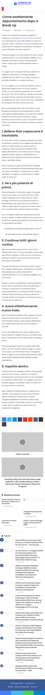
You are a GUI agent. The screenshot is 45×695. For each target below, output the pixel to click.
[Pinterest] (25, 419)
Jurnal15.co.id (30, 683)
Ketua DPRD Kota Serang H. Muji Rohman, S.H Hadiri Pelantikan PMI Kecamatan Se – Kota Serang (29, 542)
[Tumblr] (20, 419)
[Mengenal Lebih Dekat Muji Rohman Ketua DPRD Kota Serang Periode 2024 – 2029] (8, 669)
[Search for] (42, 4)
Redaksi (7, 30)
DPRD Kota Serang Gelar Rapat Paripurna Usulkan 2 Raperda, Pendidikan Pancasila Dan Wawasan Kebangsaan (27, 586)
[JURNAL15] (22, 3)
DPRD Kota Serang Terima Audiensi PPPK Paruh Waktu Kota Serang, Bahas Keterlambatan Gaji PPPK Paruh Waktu (28, 656)
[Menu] (3, 4)
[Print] (4, 424)
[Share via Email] (41, 419)
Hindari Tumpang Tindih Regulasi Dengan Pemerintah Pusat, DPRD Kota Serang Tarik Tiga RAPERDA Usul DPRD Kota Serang (28, 629)
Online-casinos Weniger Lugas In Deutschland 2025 (33, 523)
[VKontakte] (35, 419)
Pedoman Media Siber (22, 687)
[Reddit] (30, 419)
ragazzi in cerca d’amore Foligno (27, 38)
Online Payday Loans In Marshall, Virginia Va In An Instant (11, 501)
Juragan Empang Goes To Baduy (32, 512)
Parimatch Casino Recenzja (9, 522)
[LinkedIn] (14, 419)
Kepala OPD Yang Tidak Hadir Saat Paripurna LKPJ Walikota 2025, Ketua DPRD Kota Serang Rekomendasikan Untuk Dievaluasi (29, 616)
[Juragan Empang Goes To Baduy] (33, 504)
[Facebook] (4, 419)
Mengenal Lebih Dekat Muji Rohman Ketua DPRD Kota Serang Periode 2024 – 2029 (28, 668)
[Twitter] (9, 419)
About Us (34, 687)
